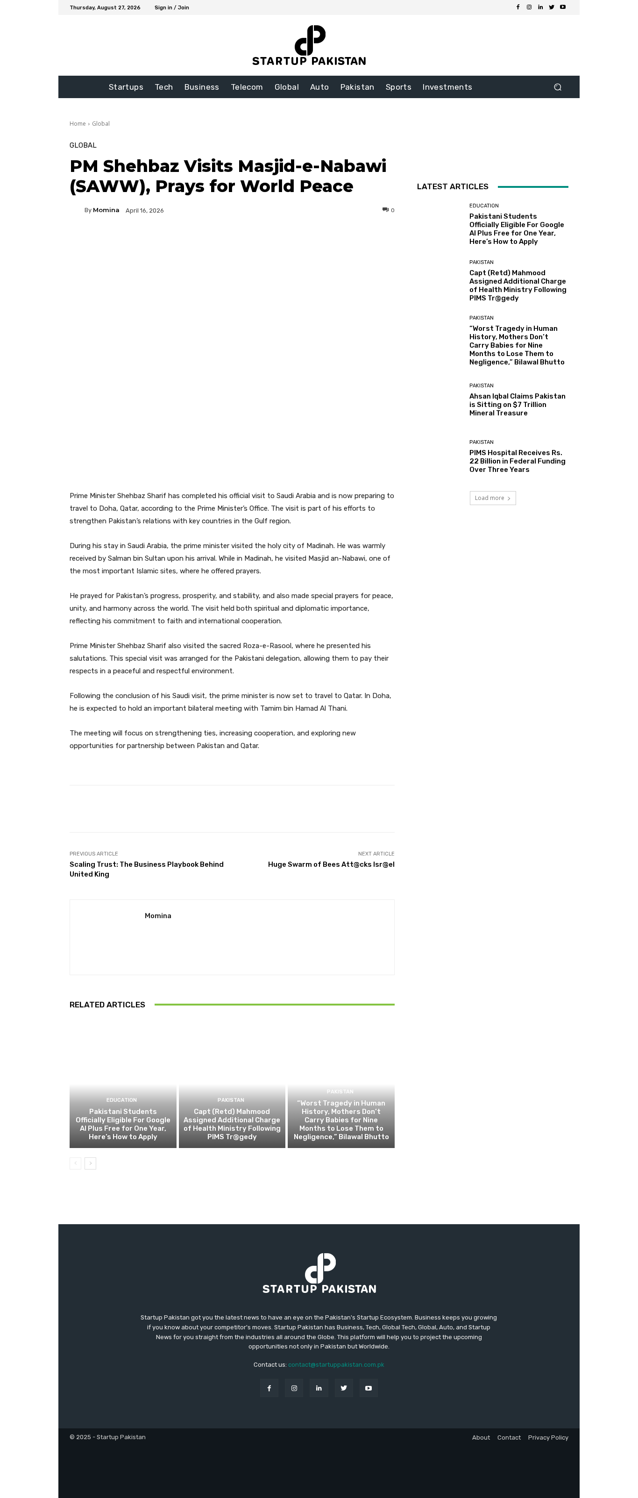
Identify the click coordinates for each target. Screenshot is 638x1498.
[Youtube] (562, 7)
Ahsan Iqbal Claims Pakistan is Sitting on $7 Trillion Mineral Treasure (517, 404)
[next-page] (90, 1163)
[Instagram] (529, 7)
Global (101, 124)
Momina (106, 210)
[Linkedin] (540, 7)
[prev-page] (75, 1163)
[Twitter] (551, 7)
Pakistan (231, 1100)
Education (121, 1100)
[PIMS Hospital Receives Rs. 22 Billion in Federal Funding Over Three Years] (439, 456)
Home (78, 124)
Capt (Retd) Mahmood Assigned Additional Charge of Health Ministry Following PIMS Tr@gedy (232, 1124)
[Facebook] (518, 7)
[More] (322, 242)
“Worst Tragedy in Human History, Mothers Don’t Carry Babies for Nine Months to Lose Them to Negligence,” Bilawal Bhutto (341, 1120)
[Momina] (77, 210)
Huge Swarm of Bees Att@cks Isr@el (331, 864)
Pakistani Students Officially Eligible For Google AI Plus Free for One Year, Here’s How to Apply (123, 1124)
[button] (557, 87)
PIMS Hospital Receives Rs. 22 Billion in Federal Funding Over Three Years (517, 461)
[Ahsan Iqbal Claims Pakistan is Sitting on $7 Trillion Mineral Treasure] (439, 400)
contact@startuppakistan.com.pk (336, 1364)
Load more (489, 498)
